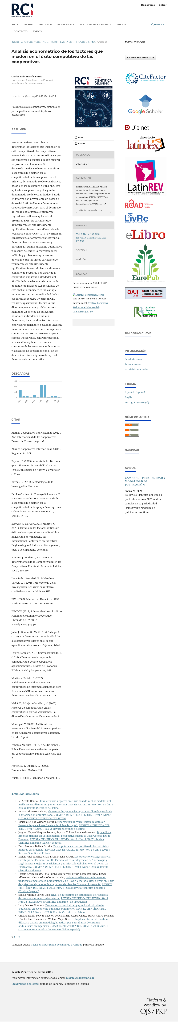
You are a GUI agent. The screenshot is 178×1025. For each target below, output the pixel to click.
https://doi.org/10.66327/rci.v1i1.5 (37, 96)
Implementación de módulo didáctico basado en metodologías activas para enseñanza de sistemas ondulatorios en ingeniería (63, 922)
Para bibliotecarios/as (136, 369)
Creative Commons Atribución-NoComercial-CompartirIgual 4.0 (90, 307)
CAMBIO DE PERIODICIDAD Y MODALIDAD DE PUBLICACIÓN (145, 481)
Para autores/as (133, 364)
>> (19, 936)
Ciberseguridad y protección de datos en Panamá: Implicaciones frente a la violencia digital (61, 823)
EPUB (81, 143)
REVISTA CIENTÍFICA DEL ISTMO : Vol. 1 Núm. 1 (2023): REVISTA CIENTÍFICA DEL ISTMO (65, 816)
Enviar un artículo (140, 57)
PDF (80, 137)
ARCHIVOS (45, 24)
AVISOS (37, 31)
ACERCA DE (64, 24)
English (129, 397)
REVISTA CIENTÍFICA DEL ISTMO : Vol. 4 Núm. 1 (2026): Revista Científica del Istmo (64, 827)
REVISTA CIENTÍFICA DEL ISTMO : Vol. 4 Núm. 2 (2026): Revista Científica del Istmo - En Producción (63, 900)
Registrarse (148, 4)
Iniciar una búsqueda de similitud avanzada (56, 944)
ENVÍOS (121, 24)
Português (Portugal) (137, 402)
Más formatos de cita (90, 210)
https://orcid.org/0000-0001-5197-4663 (28, 83)
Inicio (15, 41)
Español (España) (135, 392)
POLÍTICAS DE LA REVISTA (95, 24)
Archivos (27, 41)
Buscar (158, 24)
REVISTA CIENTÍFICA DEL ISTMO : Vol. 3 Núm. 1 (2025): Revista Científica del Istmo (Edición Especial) (61, 841)
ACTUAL (29, 24)
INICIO (15, 24)
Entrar (163, 4)
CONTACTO (20, 31)
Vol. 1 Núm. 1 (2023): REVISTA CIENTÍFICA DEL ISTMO (65, 41)
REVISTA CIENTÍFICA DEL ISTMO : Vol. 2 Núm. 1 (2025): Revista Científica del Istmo (62, 910)
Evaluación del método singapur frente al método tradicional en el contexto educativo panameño (61, 906)
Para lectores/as (133, 359)
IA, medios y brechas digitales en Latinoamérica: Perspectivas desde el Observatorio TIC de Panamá (64, 836)
